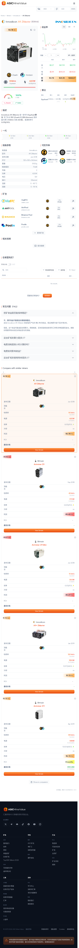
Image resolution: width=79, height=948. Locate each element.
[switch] (9, 264)
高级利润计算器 (8, 886)
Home (3, 15)
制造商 (54, 843)
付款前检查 (7, 912)
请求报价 (47, 295)
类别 (4, 850)
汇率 (4, 900)
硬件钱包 (31, 858)
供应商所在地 (49, 270)
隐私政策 (54, 929)
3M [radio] (64, 27)
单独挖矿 (6, 853)
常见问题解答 (32, 893)
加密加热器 (31, 850)
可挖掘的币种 (7, 868)
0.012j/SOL (32, 83)
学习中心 (31, 886)
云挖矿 (54, 853)
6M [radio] (69, 27)
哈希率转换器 (7, 897)
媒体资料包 (70, 929)
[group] (58, 27)
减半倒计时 (7, 871)
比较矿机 (6, 857)
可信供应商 (56, 847)
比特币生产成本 (8, 889)
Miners (9, 15)
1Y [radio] (74, 27)
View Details (39, 450)
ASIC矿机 (31, 843)
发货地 (63, 270)
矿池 (53, 850)
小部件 (5, 919)
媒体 (53, 865)
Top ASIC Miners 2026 (11, 860)
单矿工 (30, 847)
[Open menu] (74, 3)
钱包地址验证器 (8, 908)
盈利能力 (6, 843)
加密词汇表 (31, 889)
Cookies (62, 929)
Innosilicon (16, 15)
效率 (4, 847)
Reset (73, 270)
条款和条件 (44, 929)
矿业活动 (55, 861)
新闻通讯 (31, 904)
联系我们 (31, 900)
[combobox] (47, 9)
